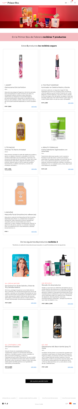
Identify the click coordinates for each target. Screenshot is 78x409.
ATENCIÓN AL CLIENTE (9, 398)
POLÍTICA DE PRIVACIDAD (50, 398)
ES (66, 3)
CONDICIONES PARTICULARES (28, 398)
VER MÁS (34, 106)
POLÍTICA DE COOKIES (69, 398)
